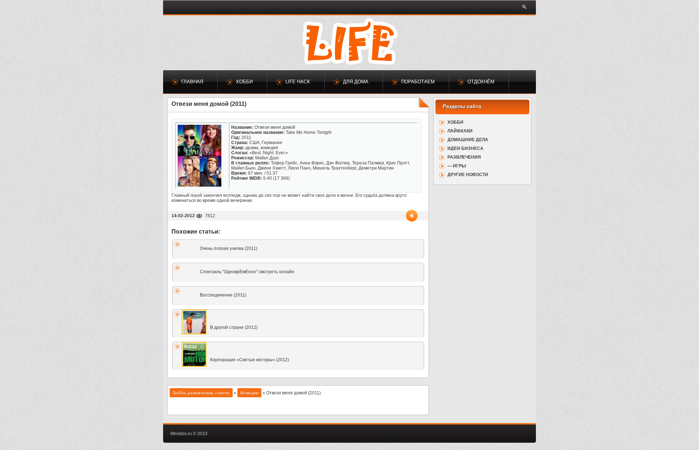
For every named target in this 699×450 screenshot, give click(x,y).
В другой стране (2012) (234, 327)
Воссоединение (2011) (223, 295)
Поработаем (418, 81)
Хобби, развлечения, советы (201, 392)
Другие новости (467, 174)
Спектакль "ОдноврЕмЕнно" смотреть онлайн (247, 271)
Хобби (244, 81)
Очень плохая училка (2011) (228, 248)
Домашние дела (467, 139)
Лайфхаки (460, 131)
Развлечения (464, 157)
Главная (192, 81)
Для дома (355, 81)
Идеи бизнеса (465, 148)
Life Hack (297, 81)
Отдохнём (480, 81)
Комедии (249, 392)
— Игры (456, 165)
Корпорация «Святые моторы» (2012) (249, 359)
